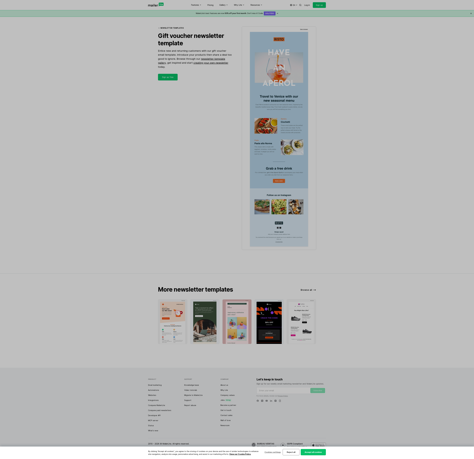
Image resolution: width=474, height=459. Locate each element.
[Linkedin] (271, 401)
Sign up (319, 5)
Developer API (154, 415)
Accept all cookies (313, 452)
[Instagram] (275, 401)
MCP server (153, 420)
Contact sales (226, 415)
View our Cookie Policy (240, 454)
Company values (227, 395)
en (294, 5)
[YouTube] (266, 401)
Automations (153, 390)
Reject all (291, 452)
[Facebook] (258, 401)
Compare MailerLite (156, 405)
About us (224, 385)
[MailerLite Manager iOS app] (318, 445)
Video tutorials (190, 390)
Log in (307, 5)
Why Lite (224, 390)
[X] (262, 401)
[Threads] (280, 401)
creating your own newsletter (210, 62)
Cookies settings (273, 452)
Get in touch (225, 410)
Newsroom (225, 425)
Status (151, 425)
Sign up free (168, 77)
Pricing (210, 5)
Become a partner (228, 405)
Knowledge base (191, 385)
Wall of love (225, 420)
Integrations (153, 400)
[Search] (300, 5)
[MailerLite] (156, 5)
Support (187, 400)
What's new (153, 431)
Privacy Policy (283, 396)
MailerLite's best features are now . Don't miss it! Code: (237, 13)
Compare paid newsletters (159, 410)
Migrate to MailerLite (193, 395)
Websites (152, 395)
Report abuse (190, 405)
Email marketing (155, 385)
